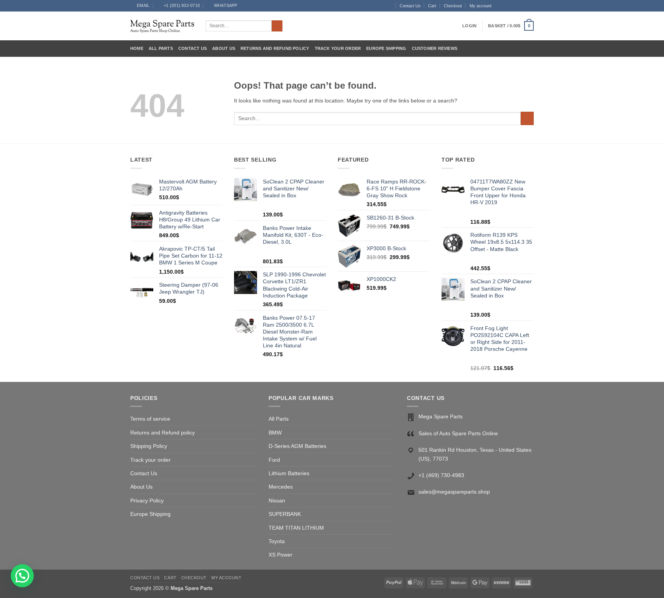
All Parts (161, 48)
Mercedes (281, 487)
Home (136, 48)
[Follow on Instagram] (505, 5)
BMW (275, 433)
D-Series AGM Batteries (297, 446)
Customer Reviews (435, 48)
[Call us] (524, 5)
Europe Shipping (386, 48)
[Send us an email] (518, 5)
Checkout (453, 5)
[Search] (389, 6)
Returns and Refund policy (275, 48)
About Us (223, 48)
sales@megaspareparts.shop (454, 492)
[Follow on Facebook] (498, 5)
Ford (274, 460)
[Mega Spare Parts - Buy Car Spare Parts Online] (162, 26)
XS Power (280, 555)
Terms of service (150, 419)
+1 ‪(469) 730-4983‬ (441, 475)
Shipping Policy (148, 446)
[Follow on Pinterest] (530, 5)
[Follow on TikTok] (511, 5)
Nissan (277, 500)
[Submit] (277, 26)
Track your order (338, 48)
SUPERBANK (285, 514)
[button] (469, 26)
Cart (432, 5)
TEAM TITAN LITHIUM (296, 528)
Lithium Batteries (289, 473)
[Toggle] (390, 473)
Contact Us (410, 5)
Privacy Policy (147, 500)
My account (480, 5)
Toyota (277, 541)
